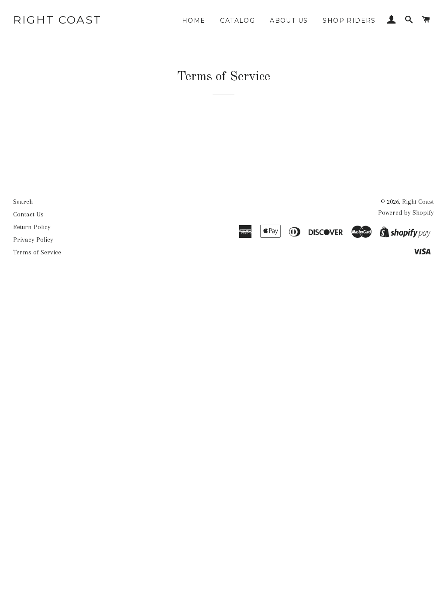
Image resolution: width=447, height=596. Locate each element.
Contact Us (28, 214)
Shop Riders (349, 20)
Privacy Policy (33, 239)
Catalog (237, 20)
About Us (289, 20)
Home (194, 20)
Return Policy (32, 227)
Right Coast (57, 19)
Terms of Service (37, 252)
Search (23, 202)
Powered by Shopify (406, 212)
